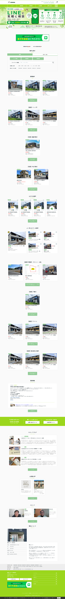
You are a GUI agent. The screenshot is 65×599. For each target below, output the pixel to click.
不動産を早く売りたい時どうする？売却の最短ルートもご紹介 (24, 404)
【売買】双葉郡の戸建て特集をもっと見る (32, 189)
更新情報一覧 (32, 410)
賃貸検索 (21, 5)
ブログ (34, 579)
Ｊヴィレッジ (23, 569)
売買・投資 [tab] (45, 54)
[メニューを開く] (56, 6)
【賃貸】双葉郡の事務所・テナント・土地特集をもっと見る (32, 284)
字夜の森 (30, 566)
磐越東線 (17, 567)
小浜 (32, 566)
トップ (12, 5)
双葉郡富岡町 (20, 68)
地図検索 (38, 58)
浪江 (26, 569)
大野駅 (22, 65)
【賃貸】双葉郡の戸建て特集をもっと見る (32, 314)
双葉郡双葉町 (39, 68)
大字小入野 (15, 566)
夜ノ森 (18, 569)
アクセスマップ (35, 581)
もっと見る (32, 469)
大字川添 (37, 566)
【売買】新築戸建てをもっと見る (32, 159)
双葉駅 (39, 65)
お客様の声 (34, 577)
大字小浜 (18, 566)
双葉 (30, 569)
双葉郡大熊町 (25, 68)
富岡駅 (19, 65)
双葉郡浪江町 (34, 68)
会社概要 (40, 5)
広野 (20, 569)
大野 (16, 569)
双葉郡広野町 (29, 68)
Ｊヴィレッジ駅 (32, 65)
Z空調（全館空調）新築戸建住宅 (14, 397)
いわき (32, 569)
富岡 (14, 569)
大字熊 (35, 566)
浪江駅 (36, 65)
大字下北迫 (23, 566)
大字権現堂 (40, 566)
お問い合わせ (49, 5)
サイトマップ (41, 593)
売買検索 (30, 5)
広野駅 (28, 65)
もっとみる (32, 498)
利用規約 (30, 593)
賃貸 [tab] (20, 54)
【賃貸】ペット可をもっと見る (32, 129)
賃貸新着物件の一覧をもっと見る (32, 100)
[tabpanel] (32, 18)
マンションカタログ (25, 593)
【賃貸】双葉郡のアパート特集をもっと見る (32, 344)
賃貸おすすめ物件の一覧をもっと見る (32, 221)
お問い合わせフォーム (32, 422)
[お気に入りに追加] (21, 81)
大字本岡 (27, 566)
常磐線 (14, 567)
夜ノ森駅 (25, 65)
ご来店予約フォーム (51, 422)
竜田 (28, 569)
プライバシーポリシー (35, 593)
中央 (21, 566)
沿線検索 (26, 58)
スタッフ (34, 575)
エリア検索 (15, 58)
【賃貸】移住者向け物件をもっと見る (32, 373)
